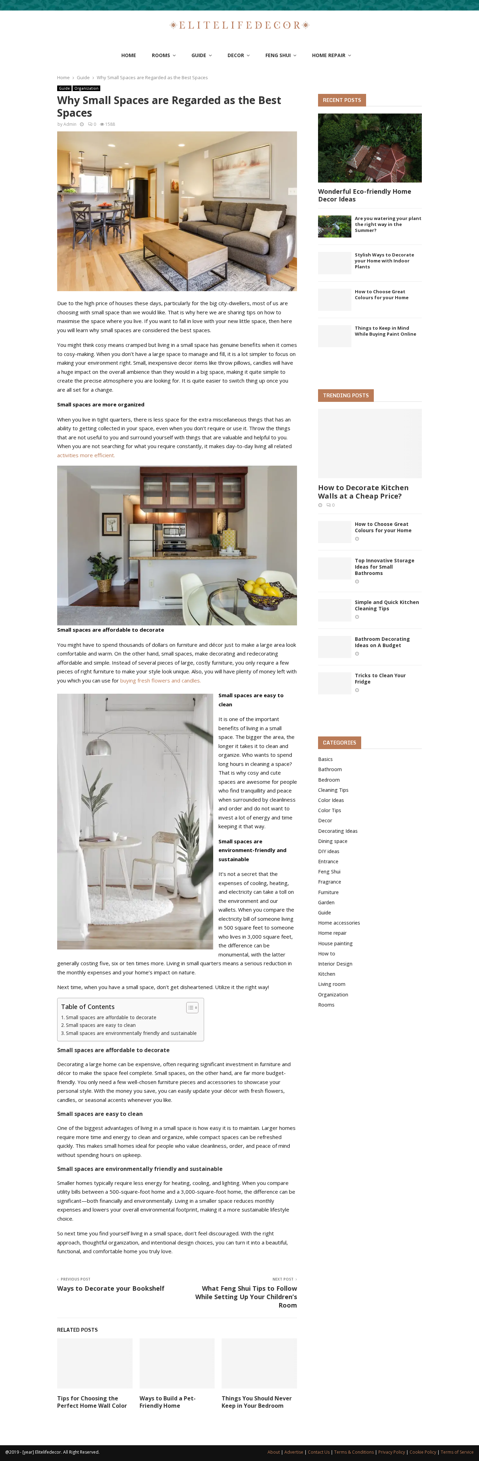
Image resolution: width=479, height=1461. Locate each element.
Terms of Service (457, 1452)
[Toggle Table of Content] (189, 1008)
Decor (236, 55)
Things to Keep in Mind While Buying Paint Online (385, 331)
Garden (326, 902)
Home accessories (339, 922)
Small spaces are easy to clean (101, 1025)
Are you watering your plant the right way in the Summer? (388, 224)
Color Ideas (331, 800)
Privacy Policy (391, 1452)
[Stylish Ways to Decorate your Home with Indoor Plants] (334, 263)
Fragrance (329, 881)
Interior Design (335, 963)
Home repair (328, 55)
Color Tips (329, 810)
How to (326, 953)
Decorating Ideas (338, 831)
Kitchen (326, 973)
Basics (325, 759)
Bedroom (329, 779)
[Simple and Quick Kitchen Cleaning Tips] (334, 610)
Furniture (328, 892)
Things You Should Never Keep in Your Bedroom (257, 1401)
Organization (86, 88)
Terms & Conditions (354, 1452)
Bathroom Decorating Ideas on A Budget (382, 642)
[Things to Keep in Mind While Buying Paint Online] (334, 336)
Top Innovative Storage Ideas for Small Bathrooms (384, 566)
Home (128, 55)
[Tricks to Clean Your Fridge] (334, 683)
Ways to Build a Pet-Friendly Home (168, 1401)
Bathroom (330, 769)
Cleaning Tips (333, 790)
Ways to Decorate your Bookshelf (110, 1288)
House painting (335, 943)
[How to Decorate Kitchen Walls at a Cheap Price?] (370, 443)
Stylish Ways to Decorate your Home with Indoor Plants (384, 261)
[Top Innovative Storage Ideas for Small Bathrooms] (334, 568)
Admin (69, 124)
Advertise (293, 1452)
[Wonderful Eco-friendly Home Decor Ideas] (370, 148)
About (274, 1452)
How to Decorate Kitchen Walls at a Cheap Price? (363, 492)
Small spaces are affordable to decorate (111, 1017)
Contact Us (319, 1452)
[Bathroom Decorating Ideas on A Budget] (334, 647)
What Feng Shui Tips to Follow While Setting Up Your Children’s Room (246, 1296)
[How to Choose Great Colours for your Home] (334, 300)
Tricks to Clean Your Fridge (380, 678)
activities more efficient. (86, 455)
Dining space (333, 841)
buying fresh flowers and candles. (160, 680)
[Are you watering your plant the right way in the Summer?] (334, 226)
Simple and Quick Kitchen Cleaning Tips (387, 605)
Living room (331, 984)
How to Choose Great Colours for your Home (382, 294)
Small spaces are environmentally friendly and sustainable (131, 1033)
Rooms (161, 55)
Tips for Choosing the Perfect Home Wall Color (92, 1401)
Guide (198, 55)
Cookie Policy (423, 1452)
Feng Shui (278, 55)
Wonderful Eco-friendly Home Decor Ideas (364, 195)
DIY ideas (328, 851)
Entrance (328, 861)
